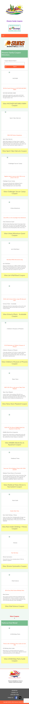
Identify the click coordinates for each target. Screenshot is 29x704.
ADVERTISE (14, 690)
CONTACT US (14, 692)
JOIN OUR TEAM (14, 694)
